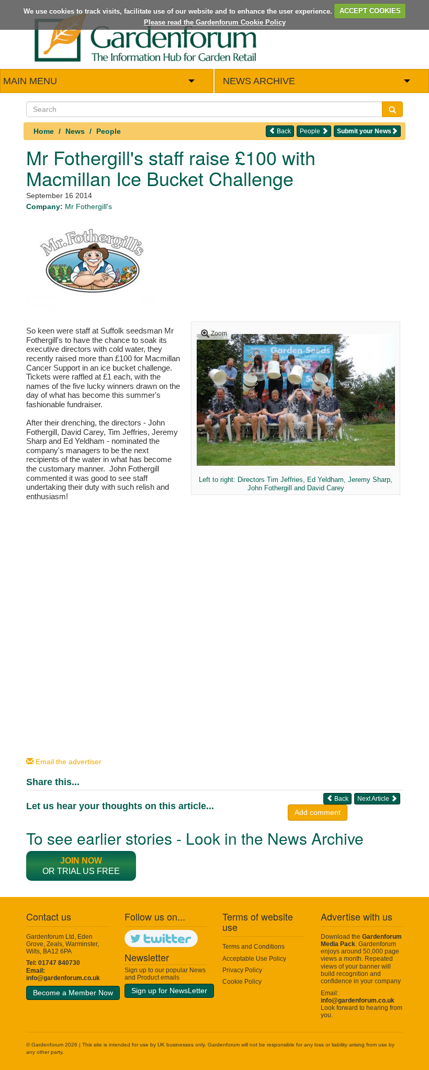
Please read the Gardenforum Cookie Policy (215, 22)
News (75, 131)
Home (43, 131)
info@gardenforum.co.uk (63, 978)
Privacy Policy (242, 970)
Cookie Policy (242, 981)
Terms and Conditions (253, 946)
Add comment (318, 812)
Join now (81, 860)
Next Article (374, 798)
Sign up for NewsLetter (169, 990)
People (108, 131)
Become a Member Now (73, 992)
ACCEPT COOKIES (370, 11)
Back (283, 131)
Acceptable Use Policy (254, 958)
